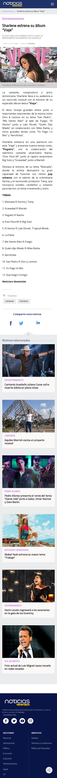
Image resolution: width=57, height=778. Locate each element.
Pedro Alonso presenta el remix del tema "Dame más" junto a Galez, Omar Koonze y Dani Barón (28, 499)
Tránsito (34, 738)
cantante (9, 301)
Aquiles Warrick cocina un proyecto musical (24, 441)
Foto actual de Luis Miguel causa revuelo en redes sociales (28, 667)
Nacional (7, 738)
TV (4, 774)
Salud (5, 769)
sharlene (23, 301)
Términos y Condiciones (41, 743)
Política (6, 748)
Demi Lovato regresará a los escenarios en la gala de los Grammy (27, 611)
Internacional (8, 743)
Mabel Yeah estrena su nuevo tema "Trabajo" (25, 556)
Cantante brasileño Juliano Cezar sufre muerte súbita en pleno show (27, 386)
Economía (7, 753)
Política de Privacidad (40, 748)
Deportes (7, 758)
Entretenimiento (8, 11)
